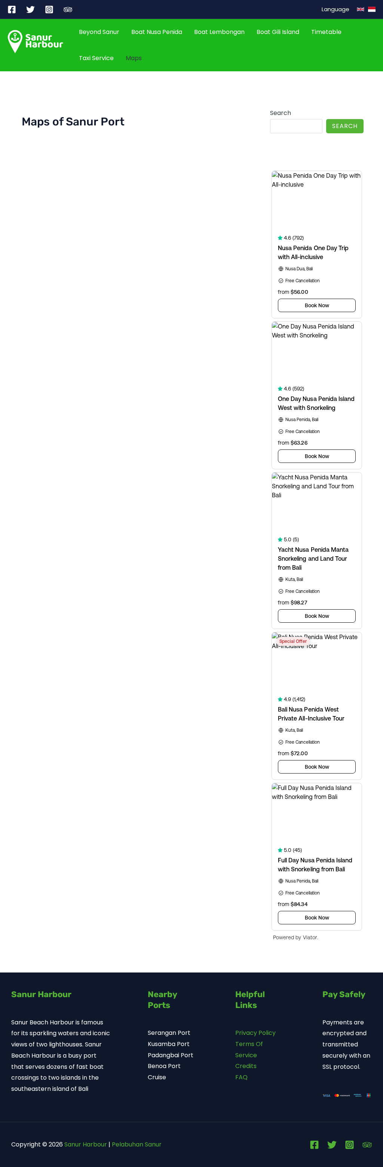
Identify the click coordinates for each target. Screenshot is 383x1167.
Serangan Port (169, 1032)
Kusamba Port (169, 1044)
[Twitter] (30, 9)
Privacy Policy (255, 1032)
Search (280, 113)
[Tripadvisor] (68, 9)
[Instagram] (49, 9)
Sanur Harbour (85, 1144)
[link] (372, 9)
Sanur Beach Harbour (42, 1022)
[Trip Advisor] (367, 1144)
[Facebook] (11, 9)
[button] (360, 9)
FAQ (241, 1077)
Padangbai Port (170, 1055)
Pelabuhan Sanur (137, 1144)
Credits (246, 1066)
